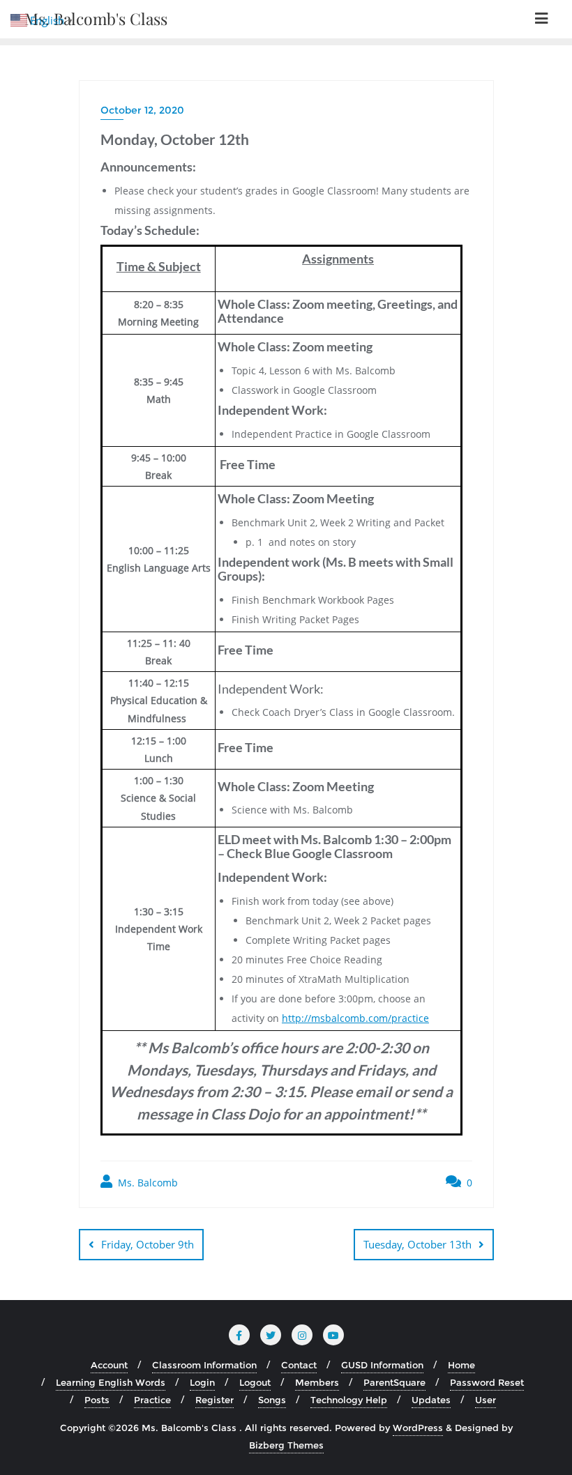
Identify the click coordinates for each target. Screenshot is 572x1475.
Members (317, 1382)
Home (461, 1364)
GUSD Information (382, 1364)
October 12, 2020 (142, 110)
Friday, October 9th (147, 1244)
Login (202, 1382)
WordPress (418, 1427)
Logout (255, 1382)
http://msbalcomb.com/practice (355, 1018)
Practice (152, 1399)
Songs (272, 1399)
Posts (97, 1399)
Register (214, 1399)
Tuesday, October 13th (417, 1244)
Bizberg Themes (286, 1445)
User (485, 1399)
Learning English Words (110, 1382)
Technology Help (348, 1399)
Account (109, 1364)
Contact (299, 1364)
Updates (431, 1399)
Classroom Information (204, 1364)
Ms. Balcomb (146, 1182)
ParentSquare (394, 1382)
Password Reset (487, 1382)
